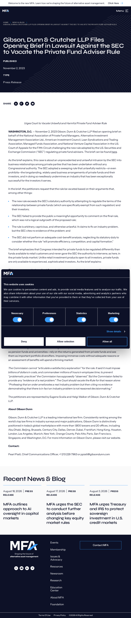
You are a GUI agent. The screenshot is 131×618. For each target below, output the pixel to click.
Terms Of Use (44, 615)
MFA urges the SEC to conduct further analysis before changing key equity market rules (65, 505)
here (114, 151)
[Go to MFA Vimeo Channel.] (32, 568)
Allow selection (65, 341)
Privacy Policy (60, 615)
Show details (114, 331)
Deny (24, 341)
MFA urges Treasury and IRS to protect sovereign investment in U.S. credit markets (109, 505)
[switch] (49, 319)
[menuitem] (16, 568)
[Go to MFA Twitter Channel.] (16, 568)
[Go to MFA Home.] (5, 11)
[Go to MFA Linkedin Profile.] (27, 568)
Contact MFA (101, 545)
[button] (127, 11)
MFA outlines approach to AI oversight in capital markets (22, 503)
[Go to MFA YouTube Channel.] (21, 568)
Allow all (107, 341)
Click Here (113, 3)
